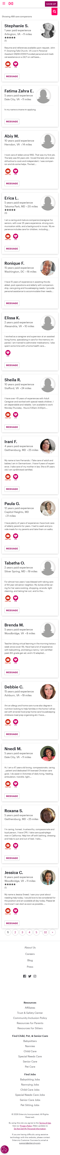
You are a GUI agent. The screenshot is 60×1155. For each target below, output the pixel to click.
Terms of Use (45, 1123)
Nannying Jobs (30, 1084)
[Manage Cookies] (5, 1149)
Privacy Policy (26, 1126)
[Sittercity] (11, 4)
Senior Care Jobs (30, 1099)
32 (45, 932)
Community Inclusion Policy (30, 1017)
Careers (30, 953)
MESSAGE (12, 76)
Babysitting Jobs (30, 1079)
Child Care (30, 1051)
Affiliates (30, 1007)
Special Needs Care (30, 1056)
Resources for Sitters (30, 1028)
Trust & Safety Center (30, 1012)
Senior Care (30, 1061)
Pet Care (30, 1066)
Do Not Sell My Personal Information (30, 1128)
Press (30, 966)
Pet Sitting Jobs (30, 1104)
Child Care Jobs (30, 1089)
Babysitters (30, 1040)
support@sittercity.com (29, 1143)
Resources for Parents (30, 1022)
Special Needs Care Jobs (30, 1094)
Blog (30, 960)
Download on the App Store (30, 989)
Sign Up (51, 4)
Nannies (30, 1046)
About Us (30, 947)
